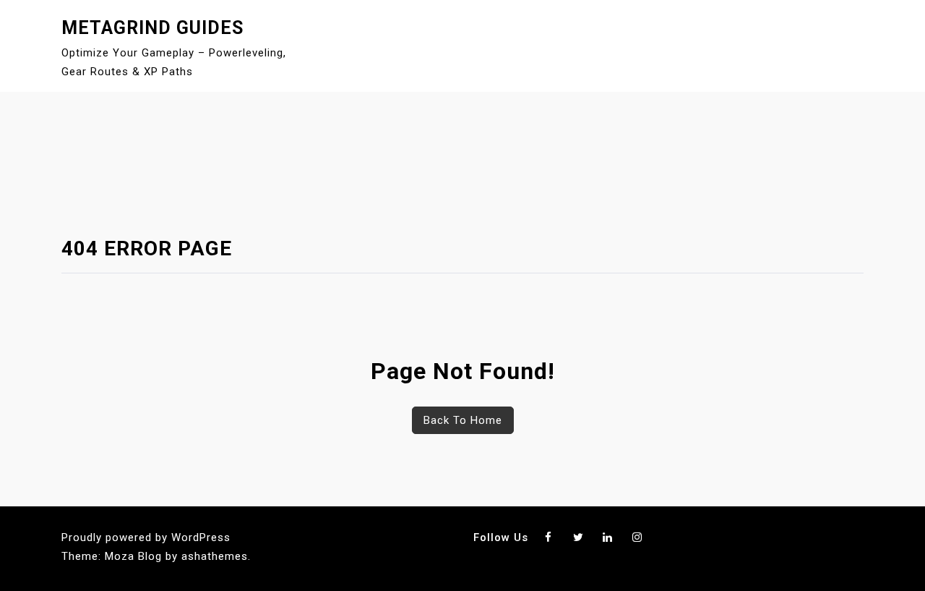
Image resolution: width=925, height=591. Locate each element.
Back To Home (462, 420)
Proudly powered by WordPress (146, 537)
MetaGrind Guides (152, 27)
